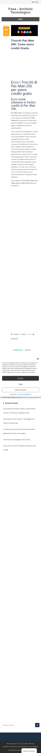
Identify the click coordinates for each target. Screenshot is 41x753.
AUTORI (11, 750)
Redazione (17, 350)
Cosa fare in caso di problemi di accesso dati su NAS (19, 448)
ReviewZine (11, 743)
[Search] (37, 725)
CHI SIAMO (33, 747)
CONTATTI (19, 750)
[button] (38, 359)
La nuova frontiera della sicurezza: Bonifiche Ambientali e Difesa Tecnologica (19, 431)
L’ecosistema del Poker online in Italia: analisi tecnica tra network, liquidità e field (19, 411)
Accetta (20, 378)
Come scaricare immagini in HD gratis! (16, 439)
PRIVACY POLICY (9, 747)
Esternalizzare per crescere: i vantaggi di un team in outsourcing (19, 421)
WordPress (29, 743)
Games (23, 334)
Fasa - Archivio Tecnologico (20, 10)
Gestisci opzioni (20, 390)
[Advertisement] (24, 65)
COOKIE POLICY (22, 747)
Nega (20, 384)
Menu (34, 2)
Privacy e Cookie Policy (24, 394)
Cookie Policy (13, 394)
